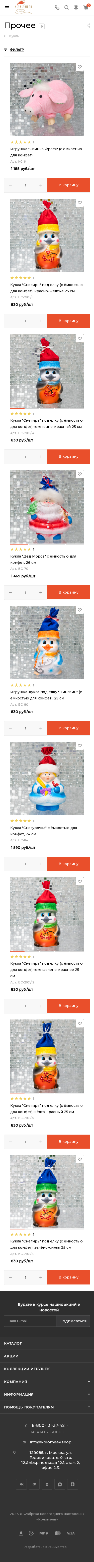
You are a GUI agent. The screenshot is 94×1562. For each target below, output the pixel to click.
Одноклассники (47, 1484)
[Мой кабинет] (76, 8)
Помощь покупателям (29, 1407)
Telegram (34, 1484)
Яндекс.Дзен (72, 1484)
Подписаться (73, 1321)
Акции (11, 1356)
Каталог (13, 1343)
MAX (59, 1484)
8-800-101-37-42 (48, 1426)
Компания (15, 1382)
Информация (19, 1394)
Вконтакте (21, 1484)
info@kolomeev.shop (50, 1442)
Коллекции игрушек (27, 1369)
